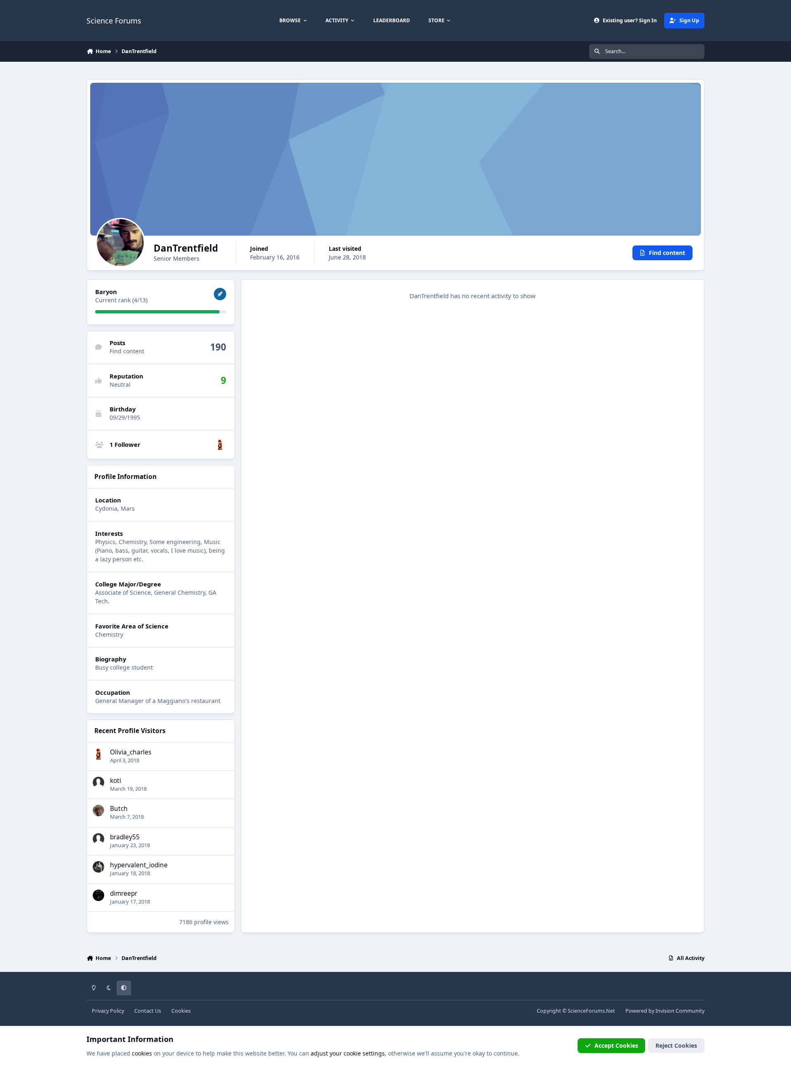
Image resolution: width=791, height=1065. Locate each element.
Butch (119, 808)
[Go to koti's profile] (98, 782)
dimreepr (123, 893)
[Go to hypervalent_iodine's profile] (98, 867)
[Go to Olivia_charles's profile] (220, 444)
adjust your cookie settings (348, 1053)
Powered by (664, 1010)
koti (115, 780)
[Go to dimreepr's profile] (98, 895)
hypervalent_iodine (139, 865)
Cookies (181, 1010)
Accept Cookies (616, 1045)
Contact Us (147, 1010)
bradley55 (125, 837)
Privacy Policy (108, 1010)
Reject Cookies (676, 1045)
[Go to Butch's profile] (98, 810)
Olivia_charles (130, 752)
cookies (142, 1053)
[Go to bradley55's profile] (98, 839)
